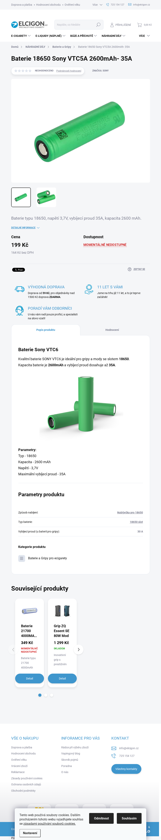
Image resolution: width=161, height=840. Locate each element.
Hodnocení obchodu (48, 4)
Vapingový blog (70, 753)
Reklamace (18, 772)
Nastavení (30, 833)
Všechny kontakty (126, 769)
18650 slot (136, 521)
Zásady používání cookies (26, 778)
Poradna (66, 766)
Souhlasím (129, 818)
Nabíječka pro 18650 (130, 512)
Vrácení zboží (19, 766)
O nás (64, 772)
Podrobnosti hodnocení (68, 70)
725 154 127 (126, 755)
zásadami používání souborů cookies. (49, 824)
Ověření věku (72, 4)
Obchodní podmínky (23, 790)
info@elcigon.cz (129, 748)
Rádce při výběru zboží (75, 747)
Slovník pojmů (69, 759)
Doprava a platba (21, 4)
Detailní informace (23, 227)
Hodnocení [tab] (112, 329)
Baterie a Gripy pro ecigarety (47, 558)
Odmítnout (101, 818)
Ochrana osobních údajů (26, 784)
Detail (29, 678)
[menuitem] (21, 36)
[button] (40, 695)
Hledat (98, 24)
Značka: (100, 70)
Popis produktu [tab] (45, 329)
